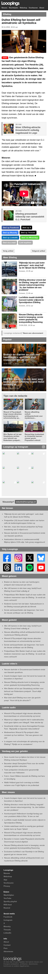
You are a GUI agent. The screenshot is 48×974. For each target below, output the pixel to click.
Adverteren (8, 951)
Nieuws (4, 8)
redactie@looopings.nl (26, 502)
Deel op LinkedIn (10, 238)
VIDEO (12, 326)
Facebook (8, 917)
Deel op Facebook (11, 228)
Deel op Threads (28, 233)
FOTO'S (12, 274)
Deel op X (27, 228)
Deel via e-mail (9, 243)
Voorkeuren (33, 8)
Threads (7, 930)
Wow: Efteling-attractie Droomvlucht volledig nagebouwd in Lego (27, 130)
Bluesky (7, 926)
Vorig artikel (8, 251)
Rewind (7, 908)
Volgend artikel (38, 251)
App (5, 880)
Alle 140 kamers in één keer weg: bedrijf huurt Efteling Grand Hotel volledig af (23, 382)
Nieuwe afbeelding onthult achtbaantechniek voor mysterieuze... (34, 415)
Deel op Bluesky (10, 233)
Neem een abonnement (33, 333)
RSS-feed (8, 905)
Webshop (23, 8)
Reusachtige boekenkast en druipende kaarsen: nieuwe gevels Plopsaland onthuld (34, 437)
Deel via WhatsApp (30, 238)
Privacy (7, 886)
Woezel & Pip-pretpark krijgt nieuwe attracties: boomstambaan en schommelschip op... (12, 415)
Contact (7, 945)
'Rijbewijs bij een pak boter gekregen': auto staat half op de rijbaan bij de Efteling (32, 265)
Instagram (8, 920)
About (41, 8)
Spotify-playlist (10, 901)
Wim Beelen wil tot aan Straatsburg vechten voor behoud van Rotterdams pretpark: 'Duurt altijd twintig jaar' (24, 691)
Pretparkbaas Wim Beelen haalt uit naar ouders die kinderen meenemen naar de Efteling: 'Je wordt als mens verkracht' (24, 597)
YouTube (7, 898)
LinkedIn (7, 933)
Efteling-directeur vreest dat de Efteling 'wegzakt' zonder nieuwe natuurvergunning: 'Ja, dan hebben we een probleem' (32, 285)
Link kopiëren (25, 243)
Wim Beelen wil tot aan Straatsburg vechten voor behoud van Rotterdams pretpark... (12, 437)
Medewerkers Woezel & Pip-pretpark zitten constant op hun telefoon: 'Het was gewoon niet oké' (23, 735)
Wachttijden (13, 8)
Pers (5, 948)
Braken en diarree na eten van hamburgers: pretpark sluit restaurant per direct (21, 357)
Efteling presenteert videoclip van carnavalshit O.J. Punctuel (29, 217)
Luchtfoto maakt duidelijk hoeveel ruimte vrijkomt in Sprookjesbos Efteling (31, 299)
